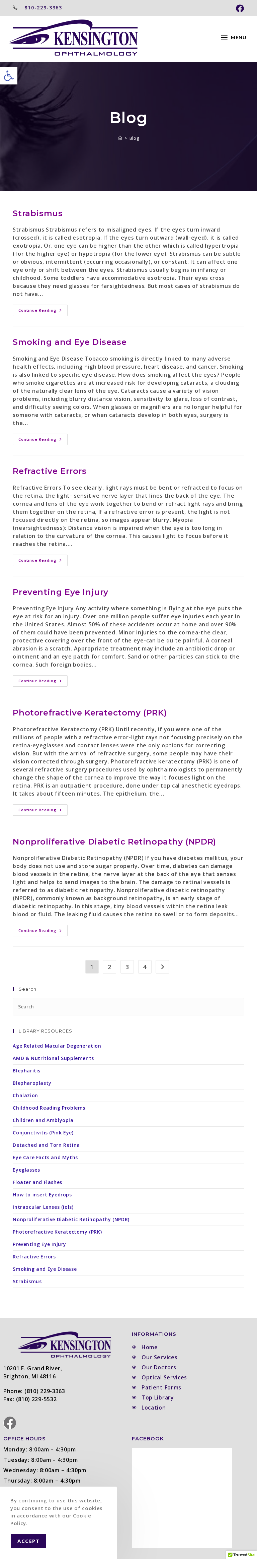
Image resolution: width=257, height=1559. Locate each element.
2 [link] (109, 967)
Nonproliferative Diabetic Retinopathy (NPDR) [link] (114, 842)
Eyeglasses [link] (26, 1170)
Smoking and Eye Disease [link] (69, 342)
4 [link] (145, 967)
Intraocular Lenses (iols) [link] (43, 1207)
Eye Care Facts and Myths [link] (45, 1157)
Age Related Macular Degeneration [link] (57, 1046)
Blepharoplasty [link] (32, 1083)
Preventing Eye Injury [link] (60, 592)
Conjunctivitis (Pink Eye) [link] (43, 1132)
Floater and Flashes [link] (37, 1182)
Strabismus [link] (38, 213)
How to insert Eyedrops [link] (42, 1194)
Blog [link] (134, 138)
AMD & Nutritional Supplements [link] (53, 1058)
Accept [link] (28, 1541)
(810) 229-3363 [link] (44, 1391)
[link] (8, 75)
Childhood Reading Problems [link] (49, 1108)
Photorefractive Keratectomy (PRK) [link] (90, 713)
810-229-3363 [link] (43, 7)
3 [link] (127, 967)
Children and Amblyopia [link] (43, 1120)
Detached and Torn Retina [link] (46, 1145)
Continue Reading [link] (43, 309)
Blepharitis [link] (26, 1070)
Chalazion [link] (25, 1095)
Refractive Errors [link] (49, 471)
